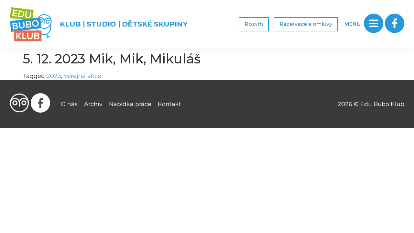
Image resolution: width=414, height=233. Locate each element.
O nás (69, 104)
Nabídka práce (130, 104)
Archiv (93, 104)
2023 (54, 76)
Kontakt (169, 104)
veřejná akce (82, 76)
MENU (352, 24)
